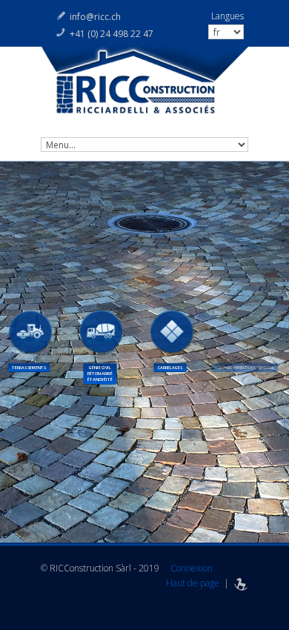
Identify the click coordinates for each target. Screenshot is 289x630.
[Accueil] (144, 88)
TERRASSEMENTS (29, 367)
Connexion (191, 568)
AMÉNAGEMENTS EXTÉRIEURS (243, 367)
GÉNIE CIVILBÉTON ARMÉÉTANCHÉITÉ (100, 373)
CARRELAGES (169, 367)
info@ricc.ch (95, 16)
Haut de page (192, 583)
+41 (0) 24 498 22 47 (111, 33)
